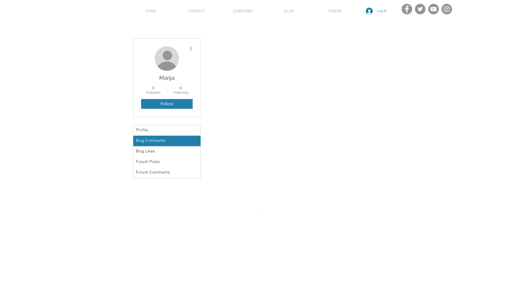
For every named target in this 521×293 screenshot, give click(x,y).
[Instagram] (446, 9)
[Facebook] (407, 9)
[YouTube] (433, 9)
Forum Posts (148, 162)
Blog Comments (151, 141)
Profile (142, 130)
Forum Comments (153, 172)
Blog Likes (145, 151)
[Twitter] (420, 9)
